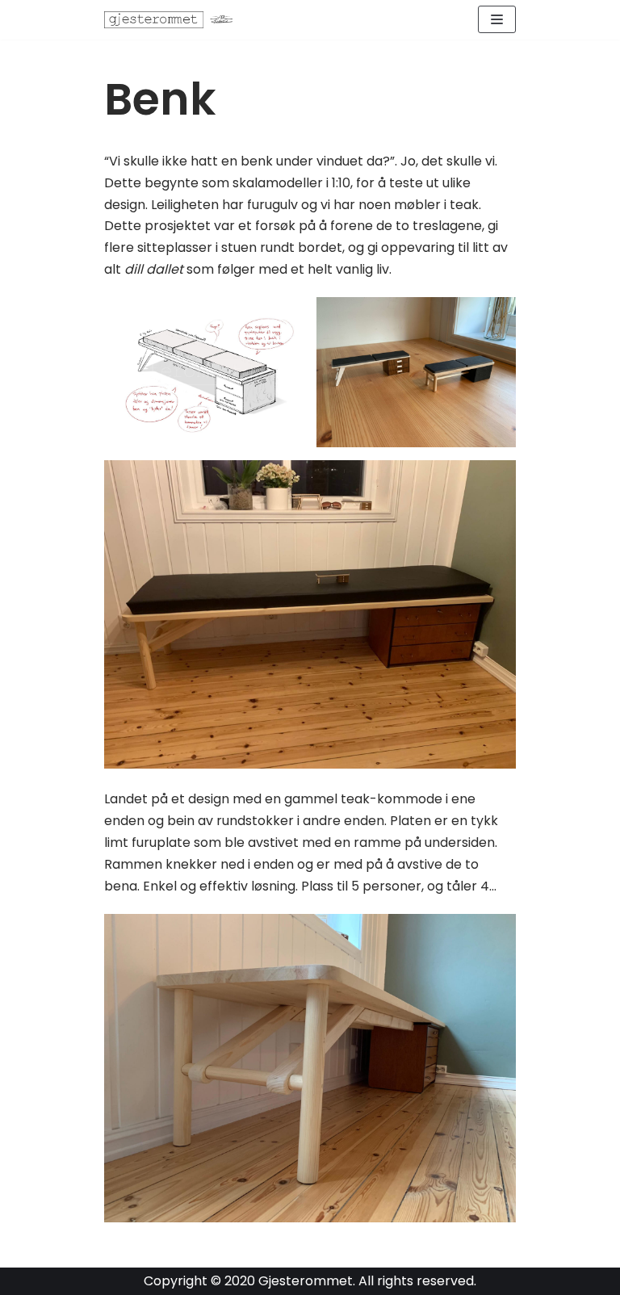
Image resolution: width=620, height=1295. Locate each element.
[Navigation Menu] (497, 19)
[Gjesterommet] (172, 19)
